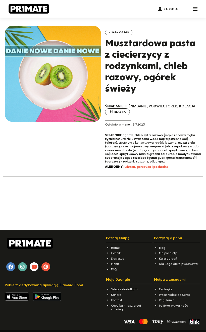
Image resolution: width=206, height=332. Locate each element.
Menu (115, 264)
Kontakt (116, 300)
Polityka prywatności (173, 305)
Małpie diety (168, 253)
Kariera (116, 295)
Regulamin (166, 300)
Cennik (116, 253)
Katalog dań (120, 32)
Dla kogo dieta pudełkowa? (179, 264)
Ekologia (165, 289)
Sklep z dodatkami (124, 289)
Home (115, 248)
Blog (162, 248)
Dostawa (117, 258)
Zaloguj (171, 9)
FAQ (114, 269)
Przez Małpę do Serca (174, 295)
